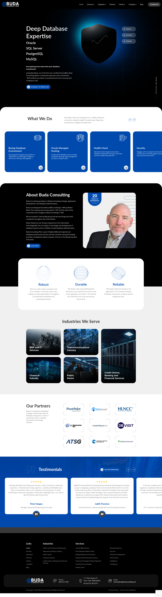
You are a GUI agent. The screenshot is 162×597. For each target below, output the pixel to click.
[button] (130, 119)
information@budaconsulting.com (125, 582)
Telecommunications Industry (52, 551)
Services (90, 4)
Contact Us (154, 4)
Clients (121, 4)
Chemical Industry (49, 558)
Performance (114, 558)
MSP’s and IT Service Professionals (54, 548)
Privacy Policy (113, 590)
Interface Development (117, 554)
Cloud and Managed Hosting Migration (88, 561)
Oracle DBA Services (82, 548)
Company (132, 4)
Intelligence (113, 561)
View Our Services (156, 85)
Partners (112, 4)
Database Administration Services (87, 558)
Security (112, 551)
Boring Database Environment (85, 554)
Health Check (80, 567)
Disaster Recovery (116, 548)
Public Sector (47, 554)
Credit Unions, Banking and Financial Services (114, 375)
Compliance (114, 564)
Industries (101, 4)
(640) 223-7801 (64, 582)
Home (81, 4)
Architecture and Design (84, 564)
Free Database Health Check (85, 551)
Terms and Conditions (128, 590)
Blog (141, 4)
